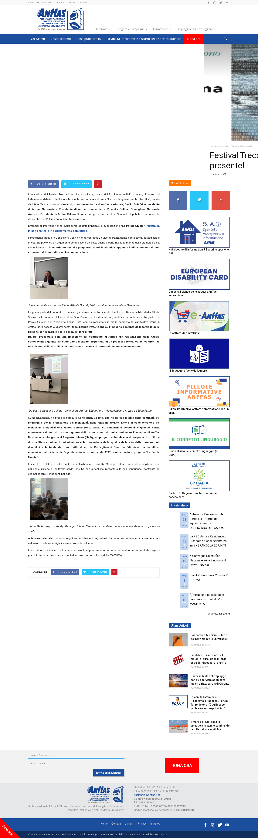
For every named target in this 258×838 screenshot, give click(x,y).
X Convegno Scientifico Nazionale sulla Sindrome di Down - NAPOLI (208, 560)
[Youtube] (227, 2)
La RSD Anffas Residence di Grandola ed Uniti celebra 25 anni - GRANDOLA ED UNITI (208, 541)
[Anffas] (105, 794)
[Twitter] (221, 2)
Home (104, 823)
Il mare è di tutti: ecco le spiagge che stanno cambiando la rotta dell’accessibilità (210, 725)
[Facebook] (208, 2)
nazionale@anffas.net (147, 795)
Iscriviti (221, 192)
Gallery (58, 2)
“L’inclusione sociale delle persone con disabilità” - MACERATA (207, 599)
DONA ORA (181, 765)
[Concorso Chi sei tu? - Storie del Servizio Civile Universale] (178, 639)
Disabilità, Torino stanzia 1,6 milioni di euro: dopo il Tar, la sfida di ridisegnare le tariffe (208, 659)
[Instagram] (214, 2)
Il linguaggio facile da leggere (188, 370)
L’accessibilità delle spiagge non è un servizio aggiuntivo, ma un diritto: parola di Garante (210, 680)
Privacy (71, 2)
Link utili (46, 2)
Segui (178, 192)
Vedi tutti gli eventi (219, 613)
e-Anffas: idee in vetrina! (184, 333)
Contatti (32, 2)
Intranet (83, 2)
